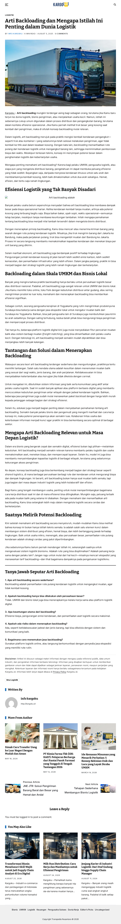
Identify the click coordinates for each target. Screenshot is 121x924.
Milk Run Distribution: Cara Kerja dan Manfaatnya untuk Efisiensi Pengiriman (60, 867)
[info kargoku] (11, 703)
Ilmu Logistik (12, 680)
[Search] (115, 4)
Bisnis (15, 909)
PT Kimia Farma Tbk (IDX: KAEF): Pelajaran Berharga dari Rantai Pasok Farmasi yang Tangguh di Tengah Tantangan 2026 (59, 760)
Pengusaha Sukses (57, 909)
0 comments (61, 34)
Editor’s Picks (86, 909)
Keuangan (41, 909)
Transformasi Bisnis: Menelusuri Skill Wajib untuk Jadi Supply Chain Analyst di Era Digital (19, 868)
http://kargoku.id (28, 704)
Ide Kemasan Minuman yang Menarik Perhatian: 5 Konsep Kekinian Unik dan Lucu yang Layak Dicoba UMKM (98, 761)
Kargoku (10, 113)
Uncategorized (102, 909)
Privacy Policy (59, 671)
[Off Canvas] (6, 5)
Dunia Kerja (73, 909)
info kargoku (15, 34)
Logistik (9, 15)
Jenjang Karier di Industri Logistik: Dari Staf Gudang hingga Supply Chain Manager (96, 868)
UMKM (22, 909)
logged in (25, 816)
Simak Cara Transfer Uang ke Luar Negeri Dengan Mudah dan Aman (21, 750)
